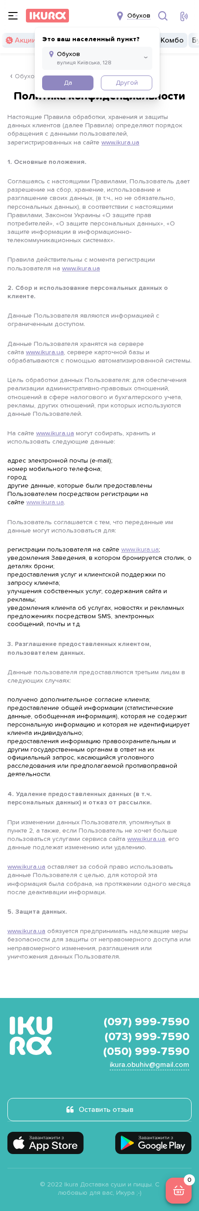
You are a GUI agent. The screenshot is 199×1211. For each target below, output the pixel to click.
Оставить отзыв (106, 1109)
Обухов (26, 76)
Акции (25, 40)
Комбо (172, 40)
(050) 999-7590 (146, 1051)
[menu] (13, 15)
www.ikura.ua (120, 142)
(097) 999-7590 (146, 1022)
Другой (127, 83)
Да (68, 83)
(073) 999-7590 (147, 1036)
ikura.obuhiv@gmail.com (149, 1064)
